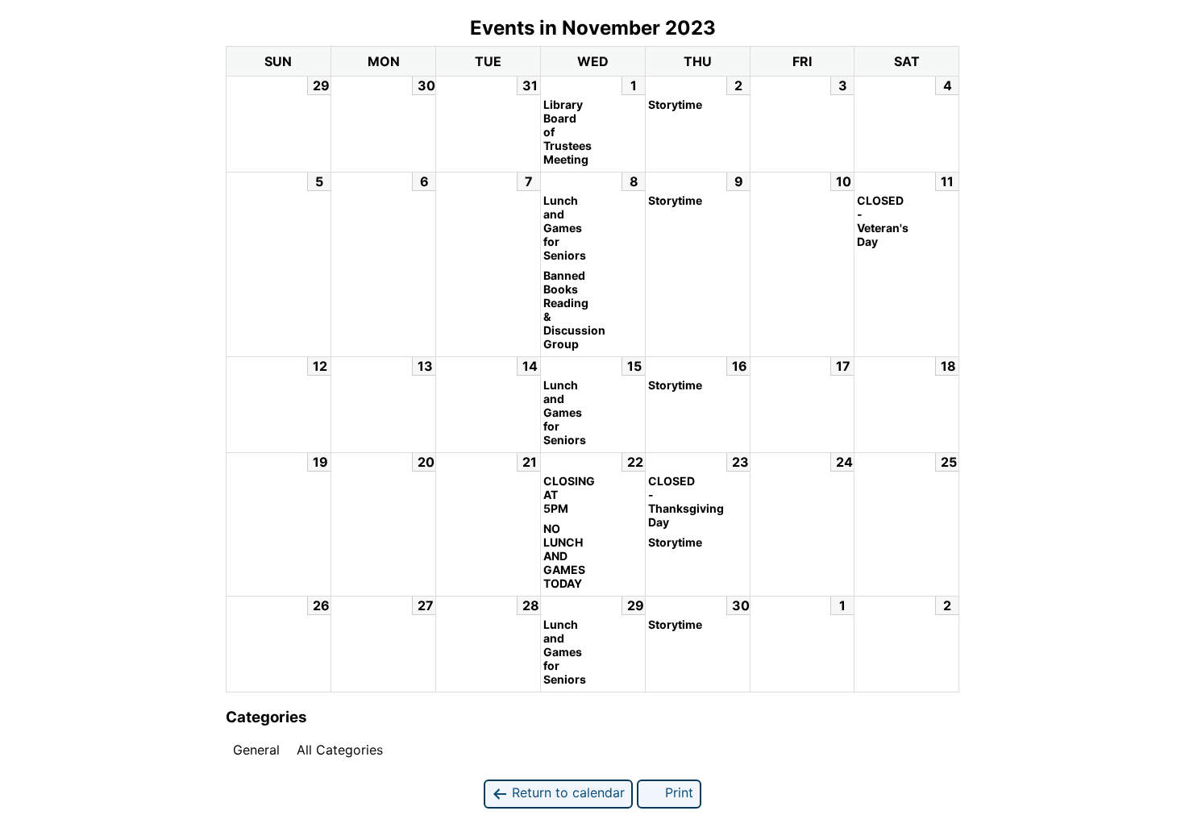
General (256, 750)
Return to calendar (566, 792)
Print (677, 792)
